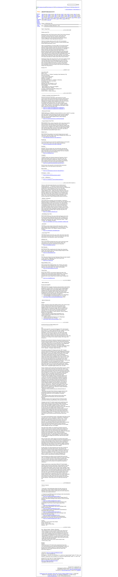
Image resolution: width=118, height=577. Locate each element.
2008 (62, 15)
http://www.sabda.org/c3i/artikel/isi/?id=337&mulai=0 (53, 107)
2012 (49, 16)
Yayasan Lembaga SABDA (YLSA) (65, 573)
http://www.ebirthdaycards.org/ (49, 244)
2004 (75, 14)
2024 (45, 18)
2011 (43, 16)
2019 (55, 17)
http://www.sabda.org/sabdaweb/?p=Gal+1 (51, 505)
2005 (43, 15)
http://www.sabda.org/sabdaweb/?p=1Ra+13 (52, 518)
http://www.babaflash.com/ (48, 152)
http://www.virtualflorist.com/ (49, 278)
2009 (69, 15)
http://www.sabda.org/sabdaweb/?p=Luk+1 (51, 508)
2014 (62, 16)
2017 (43, 17)
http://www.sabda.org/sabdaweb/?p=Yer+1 (51, 515)
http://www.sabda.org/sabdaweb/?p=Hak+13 (52, 496)
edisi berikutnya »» (77, 9)
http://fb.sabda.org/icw (66, 570)
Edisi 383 (49, 19)
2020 (61, 17)
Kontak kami (42, 573)
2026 (57, 18)
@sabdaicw (78, 570)
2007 (56, 15)
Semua (63, 18)
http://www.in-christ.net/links (75, 569)
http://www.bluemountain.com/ (49, 252)
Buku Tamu (55, 573)
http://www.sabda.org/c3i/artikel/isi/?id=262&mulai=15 (54, 108)
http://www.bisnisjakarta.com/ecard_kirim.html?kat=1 (53, 170)
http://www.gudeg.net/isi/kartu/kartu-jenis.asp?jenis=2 (53, 162)
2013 (56, 16)
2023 (79, 17)
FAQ (46, 573)
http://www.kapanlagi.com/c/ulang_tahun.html (52, 144)
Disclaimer (50, 573)
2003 (68, 14)
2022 (73, 17)
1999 (43, 14)
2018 (49, 17)
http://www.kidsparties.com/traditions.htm (51, 230)
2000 (49, 14)
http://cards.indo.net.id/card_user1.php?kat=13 (52, 137)
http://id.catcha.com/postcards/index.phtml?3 (52, 175)
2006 (49, 15)
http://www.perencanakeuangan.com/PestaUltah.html (53, 118)
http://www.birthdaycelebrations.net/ (50, 211)
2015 (69, 16)
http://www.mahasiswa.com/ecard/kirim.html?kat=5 (53, 179)
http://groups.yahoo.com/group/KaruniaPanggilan (53, 296)
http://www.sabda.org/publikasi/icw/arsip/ (54, 552)
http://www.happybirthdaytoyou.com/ (50, 268)
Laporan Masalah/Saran (52, 575)
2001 (56, 14)
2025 (51, 18)
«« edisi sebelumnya (69, 9)
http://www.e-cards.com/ (48, 260)
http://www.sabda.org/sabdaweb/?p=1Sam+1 (52, 500)
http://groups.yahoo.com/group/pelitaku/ (51, 319)
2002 (62, 14)
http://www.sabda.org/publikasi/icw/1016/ (49, 560)
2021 (67, 17)
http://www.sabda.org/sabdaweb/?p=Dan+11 (52, 511)
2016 (75, 16)
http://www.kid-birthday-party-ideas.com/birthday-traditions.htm (55, 221)
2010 (75, 15)
